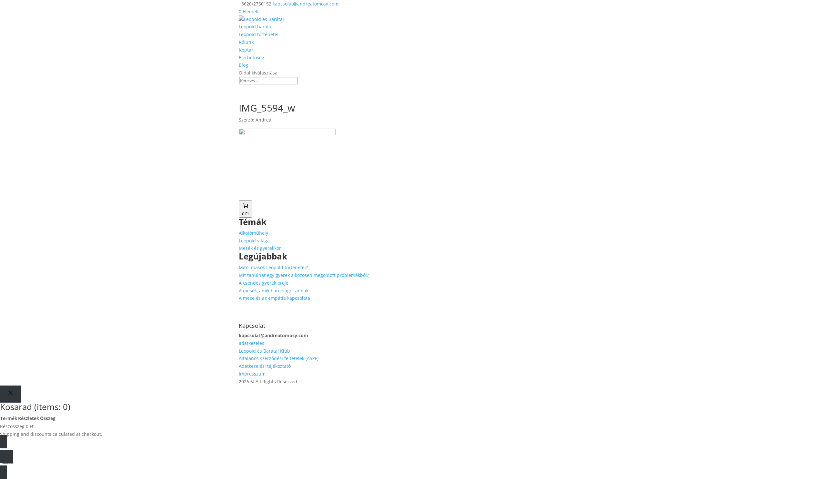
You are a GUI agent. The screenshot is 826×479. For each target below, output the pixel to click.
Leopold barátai (256, 27)
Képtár (246, 50)
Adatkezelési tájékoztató (265, 366)
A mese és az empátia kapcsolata (274, 298)
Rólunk (246, 42)
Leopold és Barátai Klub (264, 351)
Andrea (263, 120)
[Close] (10, 394)
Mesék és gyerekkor (260, 248)
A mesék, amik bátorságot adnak (273, 291)
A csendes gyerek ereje (263, 283)
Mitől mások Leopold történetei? (273, 267)
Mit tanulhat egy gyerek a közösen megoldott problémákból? (304, 275)
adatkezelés (251, 343)
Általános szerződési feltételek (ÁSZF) (278, 358)
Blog (243, 65)
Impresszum (252, 374)
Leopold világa (254, 241)
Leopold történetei (258, 34)
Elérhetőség (251, 57)
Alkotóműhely (253, 233)
